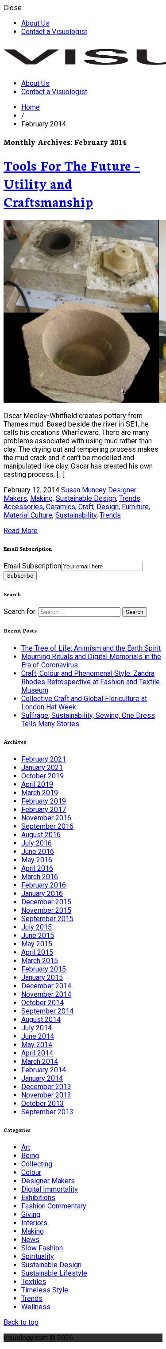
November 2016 (46, 818)
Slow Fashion (42, 1248)
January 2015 (42, 977)
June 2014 (37, 1036)
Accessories (23, 507)
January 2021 (42, 767)
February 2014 (43, 1070)
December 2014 (46, 986)
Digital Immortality (49, 1189)
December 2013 (46, 1086)
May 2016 (36, 860)
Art (25, 1147)
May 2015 (36, 944)
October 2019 (42, 776)
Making (41, 498)
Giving (30, 1214)
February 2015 (43, 969)
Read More (21, 530)
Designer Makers (48, 1181)
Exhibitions (38, 1197)
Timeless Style (44, 1290)
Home (30, 107)
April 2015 (37, 952)
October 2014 (42, 1002)
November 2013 (46, 1095)
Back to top (21, 1322)
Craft (85, 507)
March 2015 (39, 960)
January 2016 (42, 893)
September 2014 (47, 1011)
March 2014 (39, 1061)
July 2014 (36, 1028)
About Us (35, 23)
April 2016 (37, 868)
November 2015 (46, 910)
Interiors (34, 1223)
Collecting (36, 1164)
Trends (129, 498)
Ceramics (60, 507)
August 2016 (41, 835)
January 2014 (42, 1078)
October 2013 (42, 1103)
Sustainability (76, 515)
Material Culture (28, 515)
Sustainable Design (86, 498)
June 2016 (37, 851)
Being (30, 1155)
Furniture (135, 507)
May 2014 (36, 1044)
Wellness (35, 1307)
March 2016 (39, 877)
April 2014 (37, 1053)
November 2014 (46, 994)
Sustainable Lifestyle (54, 1273)
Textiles (33, 1281)
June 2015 (37, 935)
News (30, 1239)
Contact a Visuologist (54, 31)
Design (108, 507)
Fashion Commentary (53, 1206)
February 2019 (43, 801)
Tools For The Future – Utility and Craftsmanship (72, 183)
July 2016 (36, 843)
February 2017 (43, 809)
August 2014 (41, 1019)
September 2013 (47, 1112)
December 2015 (46, 902)
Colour (31, 1172)
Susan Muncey (83, 490)
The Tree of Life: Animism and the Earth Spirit (91, 648)
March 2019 (39, 793)
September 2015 (47, 919)
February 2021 (43, 759)
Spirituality (37, 1256)
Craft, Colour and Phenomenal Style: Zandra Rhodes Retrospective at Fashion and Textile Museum (90, 681)
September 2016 (47, 826)
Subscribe (20, 575)
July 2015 (36, 927)
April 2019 (37, 784)
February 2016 (43, 885)
